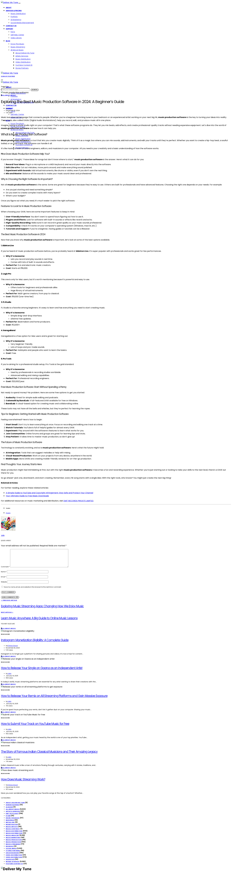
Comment (5, 567)
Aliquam (9, 807)
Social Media (11, 848)
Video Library (16, 38)
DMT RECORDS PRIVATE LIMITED (78, 500)
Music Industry (12, 835)
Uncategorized (12, 853)
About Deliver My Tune (24, 53)
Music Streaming (18, 47)
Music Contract (13, 829)
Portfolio (14, 16)
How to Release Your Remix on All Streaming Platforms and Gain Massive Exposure (54, 696)
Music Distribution (18, 13)
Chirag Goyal (13, 646)
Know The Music (17, 44)
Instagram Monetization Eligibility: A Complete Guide (35, 640)
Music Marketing (13, 837)
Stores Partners (22, 68)
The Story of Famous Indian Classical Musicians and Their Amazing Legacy (49, 752)
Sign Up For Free (8, 76)
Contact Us (11, 26)
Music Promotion (13, 842)
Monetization (12, 824)
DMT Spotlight (12, 813)
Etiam (8, 816)
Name (4, 572)
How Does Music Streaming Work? (23, 779)
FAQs (13, 32)
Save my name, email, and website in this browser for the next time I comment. (32, 587)
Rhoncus (10, 846)
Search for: (5, 86)
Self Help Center (17, 35)
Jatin (9, 108)
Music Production (14, 840)
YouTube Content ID (23, 65)
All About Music (17, 50)
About (8, 8)
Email (3, 577)
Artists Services (21, 56)
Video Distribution (23, 62)
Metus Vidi (10, 822)
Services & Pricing (14, 11)
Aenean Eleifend (12, 805)
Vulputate (10, 859)
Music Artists (12, 827)
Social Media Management (22, 22)
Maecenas (10, 820)
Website (4, 582)
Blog (8, 41)
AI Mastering (16, 19)
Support (9, 29)
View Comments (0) (10, 597)
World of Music (12, 861)
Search (34, 90)
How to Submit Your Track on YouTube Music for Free (35, 724)
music (8, 513)
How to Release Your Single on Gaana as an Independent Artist (41, 668)
